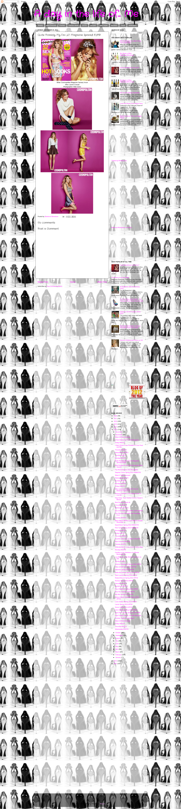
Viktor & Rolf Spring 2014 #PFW (125, 567)
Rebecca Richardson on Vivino (121, 227)
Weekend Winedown (52, 216)
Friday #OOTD (120, 442)
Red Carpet (103, 25)
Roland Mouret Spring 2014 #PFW (126, 578)
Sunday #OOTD (120, 561)
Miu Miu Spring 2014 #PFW (124, 594)
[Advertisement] (127, 143)
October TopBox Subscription (124, 618)
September (119, 635)
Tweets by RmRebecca (119, 160)
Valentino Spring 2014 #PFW (124, 569)
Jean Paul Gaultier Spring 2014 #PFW (127, 612)
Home (72, 282)
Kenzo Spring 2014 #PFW (123, 607)
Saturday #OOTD (121, 583)
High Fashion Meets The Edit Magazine (128, 615)
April (117, 649)
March (117, 652)
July (116, 641)
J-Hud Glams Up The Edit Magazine (127, 440)
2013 (116, 429)
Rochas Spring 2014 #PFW (124, 581)
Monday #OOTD (120, 458)
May (117, 646)
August (117, 638)
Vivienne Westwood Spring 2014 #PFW (128, 564)
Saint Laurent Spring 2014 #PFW (126, 575)
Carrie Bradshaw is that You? (129, 67)
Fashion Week (73, 25)
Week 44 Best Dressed (122, 621)
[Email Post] (63, 216)
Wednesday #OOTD (121, 452)
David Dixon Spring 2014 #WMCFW (127, 525)
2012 (116, 661)
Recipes (93, 25)
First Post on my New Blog (120, 277)
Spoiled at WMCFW (121, 586)
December (119, 432)
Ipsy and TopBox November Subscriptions (129, 510)
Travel (123, 25)
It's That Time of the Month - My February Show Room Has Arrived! (131, 300)
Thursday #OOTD (121, 450)
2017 (116, 418)
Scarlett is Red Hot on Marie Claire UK (127, 539)
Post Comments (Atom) (54, 286)
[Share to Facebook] (73, 217)
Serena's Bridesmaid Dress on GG (131, 340)
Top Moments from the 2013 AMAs (126, 470)
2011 (115, 663)
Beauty (40, 25)
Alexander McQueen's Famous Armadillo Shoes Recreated (130, 326)
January (118, 657)
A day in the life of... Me (86, 14)
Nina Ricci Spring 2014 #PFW (125, 592)
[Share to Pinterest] (75, 217)
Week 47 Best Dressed (122, 475)
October (118, 632)
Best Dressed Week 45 (122, 541)
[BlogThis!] (69, 217)
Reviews (114, 25)
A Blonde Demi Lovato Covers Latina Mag (129, 547)
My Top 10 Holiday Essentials (130, 93)
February (118, 655)
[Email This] (67, 217)
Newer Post (43, 282)
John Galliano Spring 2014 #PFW (126, 610)
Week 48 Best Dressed (122, 437)
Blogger (102, 804)
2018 (116, 416)
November (119, 434)
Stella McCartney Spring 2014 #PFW (127, 572)
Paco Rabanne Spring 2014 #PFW (126, 589)
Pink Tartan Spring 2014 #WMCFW (126, 528)
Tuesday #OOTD (120, 455)
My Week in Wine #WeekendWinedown (127, 54)
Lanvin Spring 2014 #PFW (123, 604)
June (117, 643)
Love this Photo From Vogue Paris (131, 103)
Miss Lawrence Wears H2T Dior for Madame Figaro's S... (126, 489)
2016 (116, 421)
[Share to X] (71, 217)
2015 (116, 424)
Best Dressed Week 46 (122, 502)
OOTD (84, 25)
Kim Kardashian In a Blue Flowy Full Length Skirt (130, 41)
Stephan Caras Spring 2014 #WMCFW (128, 472)
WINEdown (132, 25)
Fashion (62, 25)
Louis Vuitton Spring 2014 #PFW (125, 601)
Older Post (102, 282)
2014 (116, 427)
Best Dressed (51, 25)
